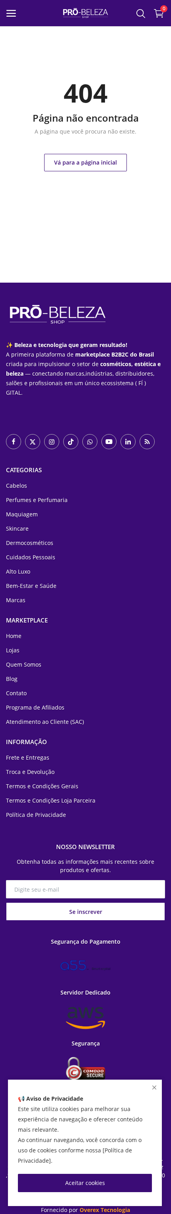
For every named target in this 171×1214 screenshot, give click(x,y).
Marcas (15, 600)
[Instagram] (51, 441)
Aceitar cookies (85, 1183)
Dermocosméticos (29, 543)
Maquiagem (22, 514)
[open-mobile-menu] (11, 13)
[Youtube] (109, 441)
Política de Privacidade (36, 814)
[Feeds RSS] (147, 441)
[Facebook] (13, 441)
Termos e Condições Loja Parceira (50, 800)
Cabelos (16, 485)
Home (13, 636)
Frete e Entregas (27, 757)
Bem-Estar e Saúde (31, 586)
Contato (16, 693)
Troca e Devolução (30, 772)
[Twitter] (32, 441)
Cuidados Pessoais (30, 557)
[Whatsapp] (89, 441)
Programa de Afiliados (35, 707)
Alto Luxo (18, 571)
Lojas (12, 650)
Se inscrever (85, 911)
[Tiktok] (70, 441)
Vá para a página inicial (85, 162)
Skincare (17, 528)
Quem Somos (23, 664)
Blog (11, 679)
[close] (154, 1087)
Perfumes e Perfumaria (37, 500)
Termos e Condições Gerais (42, 786)
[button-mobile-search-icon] (141, 13)
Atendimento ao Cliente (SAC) (45, 721)
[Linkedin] (128, 441)
